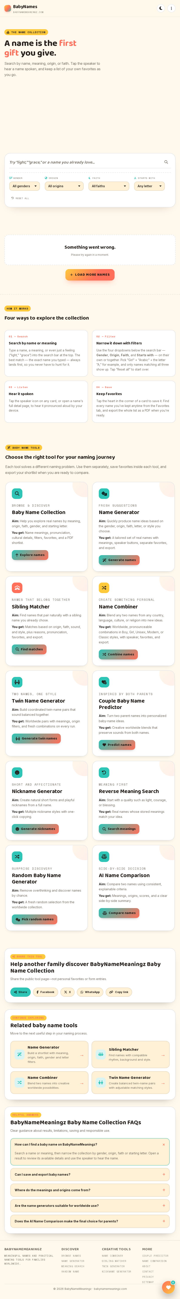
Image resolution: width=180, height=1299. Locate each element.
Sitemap (148, 1282)
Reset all (22, 198)
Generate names (122, 560)
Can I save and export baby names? (42, 1174)
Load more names (92, 274)
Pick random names (38, 919)
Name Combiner (112, 1256)
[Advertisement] (90, 115)
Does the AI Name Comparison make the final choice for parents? (66, 1221)
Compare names (122, 913)
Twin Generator (113, 1266)
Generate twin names (39, 738)
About (146, 1266)
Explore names (32, 555)
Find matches (32, 649)
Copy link (121, 992)
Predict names (119, 745)
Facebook (47, 992)
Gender (17, 178)
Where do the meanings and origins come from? (52, 1190)
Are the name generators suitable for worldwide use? (57, 1205)
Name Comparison (154, 1261)
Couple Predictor (155, 1256)
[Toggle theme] (161, 8)
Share (22, 992)
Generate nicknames (38, 829)
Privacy (148, 1277)
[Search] (166, 162)
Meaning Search (72, 1266)
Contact (148, 1271)
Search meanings (122, 829)
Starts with (146, 178)
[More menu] (171, 8)
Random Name (70, 1271)
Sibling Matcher (114, 1261)
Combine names (121, 654)
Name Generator (72, 1261)
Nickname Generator (116, 1271)
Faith (96, 178)
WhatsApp (92, 992)
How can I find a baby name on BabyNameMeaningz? (56, 1144)
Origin (53, 178)
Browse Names (71, 1256)
